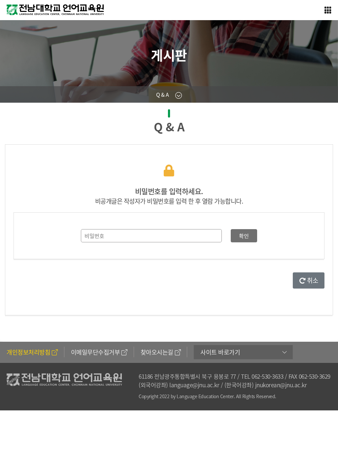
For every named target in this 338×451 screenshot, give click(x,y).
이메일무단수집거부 (95, 352)
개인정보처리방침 (28, 352)
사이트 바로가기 (220, 352)
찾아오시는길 (157, 352)
